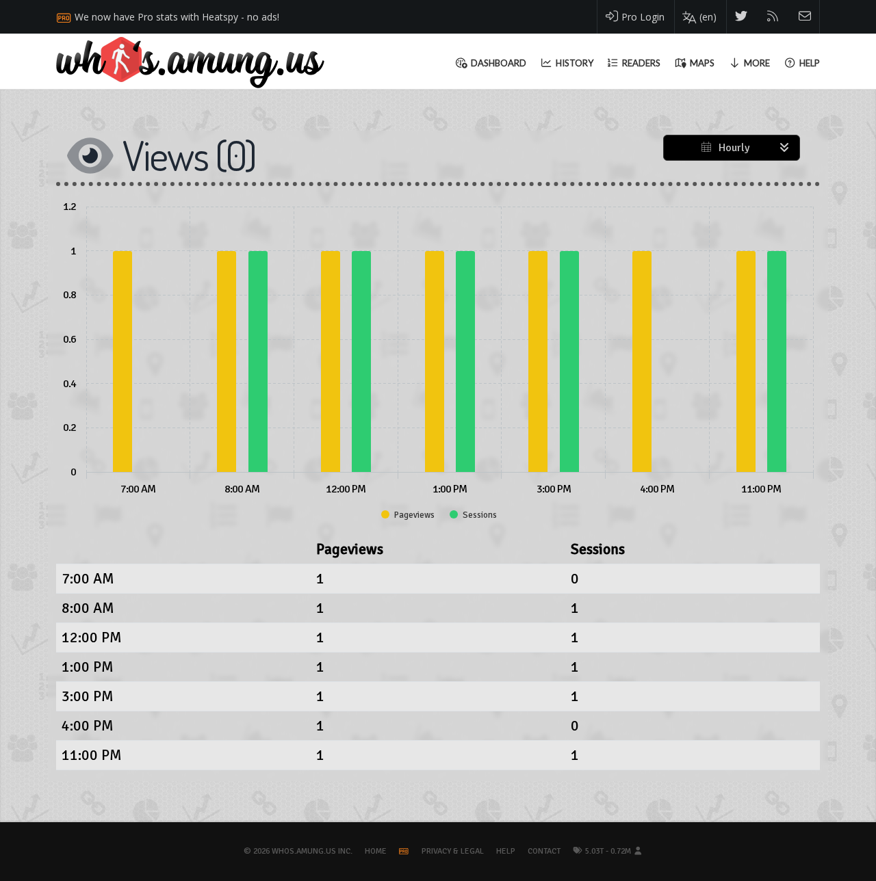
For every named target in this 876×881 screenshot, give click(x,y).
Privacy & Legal (453, 851)
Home (376, 851)
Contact (544, 851)
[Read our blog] (773, 17)
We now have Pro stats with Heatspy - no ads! (177, 16)
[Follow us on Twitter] (741, 17)
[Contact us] (805, 17)
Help (505, 851)
